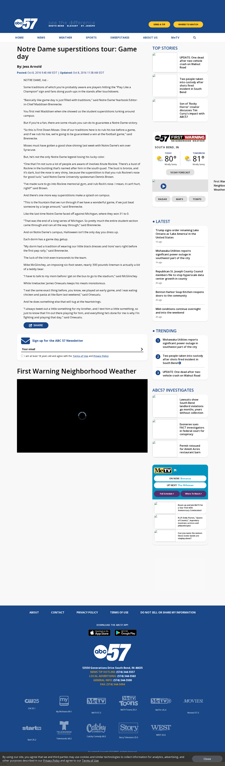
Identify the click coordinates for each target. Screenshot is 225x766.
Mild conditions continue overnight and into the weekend (178, 310)
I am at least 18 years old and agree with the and (66, 356)
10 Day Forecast (180, 172)
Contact (57, 612)
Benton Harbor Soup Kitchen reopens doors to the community (180, 293)
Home (19, 37)
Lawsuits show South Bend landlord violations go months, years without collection (191, 406)
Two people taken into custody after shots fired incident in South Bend (191, 85)
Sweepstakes (119, 37)
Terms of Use (80, 356)
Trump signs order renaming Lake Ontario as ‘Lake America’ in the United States (177, 233)
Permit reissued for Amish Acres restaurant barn (190, 449)
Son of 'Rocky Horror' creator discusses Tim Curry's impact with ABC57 (192, 110)
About (34, 612)
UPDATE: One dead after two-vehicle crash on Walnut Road (192, 62)
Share (38, 325)
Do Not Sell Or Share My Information (168, 612)
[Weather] (180, 141)
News (41, 37)
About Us (150, 37)
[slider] (28, 438)
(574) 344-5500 (122, 680)
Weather (65, 37)
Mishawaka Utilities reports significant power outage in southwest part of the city (173, 254)
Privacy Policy (101, 356)
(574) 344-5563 (126, 676)
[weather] (159, 158)
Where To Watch (188, 24)
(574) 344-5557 (125, 672)
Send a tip (159, 24)
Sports (91, 37)
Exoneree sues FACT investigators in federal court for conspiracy (192, 429)
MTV (175, 37)
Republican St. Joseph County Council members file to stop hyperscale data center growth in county (180, 275)
